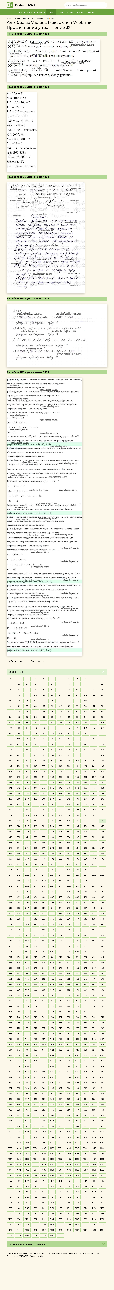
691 (60, 990)
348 (102, 832)
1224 (102, 1230)
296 (68, 810)
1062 (52, 1159)
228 (102, 777)
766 (85, 1023)
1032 (102, 1143)
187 (60, 761)
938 (18, 1104)
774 (52, 1028)
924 (102, 1094)
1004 (69, 1132)
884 (69, 1077)
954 (52, 1110)
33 (77, 690)
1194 (52, 1219)
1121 (43, 1186)
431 (93, 870)
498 (52, 903)
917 (43, 1094)
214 (85, 772)
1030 (85, 1143)
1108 (35, 1181)
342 (52, 832)
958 (85, 1110)
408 (102, 859)
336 (102, 826)
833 (43, 1055)
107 (93, 722)
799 (60, 1039)
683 (94, 984)
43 (60, 695)
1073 (44, 1164)
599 (93, 946)
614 (18, 957)
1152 (102, 1197)
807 (27, 1044)
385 (10, 853)
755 (93, 1017)
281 (43, 804)
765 (77, 1023)
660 (102, 973)
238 (85, 782)
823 (60, 1050)
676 (35, 984)
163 (60, 750)
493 (10, 903)
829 (10, 1055)
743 (94, 1012)
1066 (85, 1159)
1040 (69, 1148)
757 (10, 1023)
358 (85, 837)
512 (68, 908)
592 (35, 946)
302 (18, 815)
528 (102, 913)
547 (60, 924)
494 (18, 903)
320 (68, 821)
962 (18, 1115)
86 (18, 717)
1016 (69, 1137)
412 (35, 864)
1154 (18, 1203)
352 (35, 837)
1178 (18, 1214)
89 (44, 717)
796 (35, 1039)
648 (102, 968)
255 (27, 793)
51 (27, 701)
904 (35, 1088)
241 (10, 788)
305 (43, 815)
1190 (18, 1219)
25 (10, 690)
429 (77, 870)
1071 (27, 1164)
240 (102, 782)
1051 (60, 1154)
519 (27, 913)
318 (52, 821)
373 (10, 848)
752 (68, 1017)
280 (35, 804)
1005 (77, 1132)
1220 (69, 1230)
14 (19, 684)
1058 (19, 1159)
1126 (85, 1186)
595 (60, 946)
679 (60, 984)
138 (52, 739)
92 (69, 717)
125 (43, 733)
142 (85, 739)
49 (10, 701)
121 (10, 733)
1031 (94, 1143)
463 (60, 886)
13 (10, 684)
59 (94, 701)
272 (68, 799)
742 (85, 1012)
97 (10, 722)
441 (77, 875)
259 (60, 793)
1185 (77, 1214)
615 (27, 957)
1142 (18, 1197)
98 (18, 722)
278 (18, 804)
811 (60, 1044)
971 (93, 1115)
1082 (19, 1170)
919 (60, 1094)
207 (27, 772)
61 (10, 706)
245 (43, 788)
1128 (102, 1186)
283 (60, 804)
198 (52, 766)
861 (77, 1066)
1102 (85, 1175)
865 (10, 1072)
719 (93, 1001)
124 (35, 733)
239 (94, 782)
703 (60, 995)
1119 (27, 1186)
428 (69, 870)
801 (77, 1039)
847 (60, 1061)
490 (85, 897)
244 (35, 788)
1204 (35, 1225)
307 (60, 815)
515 (94, 908)
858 (52, 1066)
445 (10, 881)
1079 (94, 1164)
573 (77, 935)
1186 (85, 1214)
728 (68, 1006)
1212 (102, 1225)
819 (26, 1050)
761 (43, 1023)
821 (43, 1050)
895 (60, 1083)
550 (85, 924)
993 (77, 1126)
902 (18, 1088)
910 (85, 1088)
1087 (60, 1170)
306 (52, 815)
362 (18, 843)
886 (85, 1077)
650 (18, 973)
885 (77, 1077)
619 (60, 957)
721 (10, 1006)
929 (43, 1099)
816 (102, 1044)
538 (85, 919)
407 (94, 859)
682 (85, 984)
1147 (60, 1197)
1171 (60, 1208)
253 (10, 793)
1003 (60, 1132)
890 (18, 1083)
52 (35, 701)
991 (60, 1126)
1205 (44, 1225)
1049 (44, 1154)
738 (52, 1012)
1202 (19, 1225)
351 (27, 837)
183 (26, 761)
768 (102, 1023)
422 (18, 870)
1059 (27, 1159)
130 (85, 733)
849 (77, 1061)
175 (60, 755)
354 (52, 837)
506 (18, 908)
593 (43, 946)
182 (18, 761)
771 (27, 1028)
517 (10, 913)
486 (52, 897)
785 (43, 1034)
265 (10, 799)
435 (27, 875)
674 (18, 984)
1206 (52, 1225)
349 (10, 837)
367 (60, 843)
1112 (68, 1181)
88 (35, 717)
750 (52, 1017)
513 (77, 908)
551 (94, 924)
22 (85, 684)
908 (69, 1088)
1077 (77, 1164)
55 (60, 701)
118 (85, 728)
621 (77, 957)
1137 (77, 1192)
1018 (85, 1137)
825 (77, 1050)
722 (18, 1006)
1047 (27, 1154)
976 (35, 1121)
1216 (35, 1230)
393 (77, 853)
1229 (44, 1235)
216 (102, 772)
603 (27, 952)
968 (68, 1115)
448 (35, 881)
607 (60, 952)
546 (52, 924)
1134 (52, 1192)
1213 (10, 1230)
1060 (35, 1159)
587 (94, 941)
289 (10, 810)
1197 (77, 1219)
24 (102, 684)
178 (85, 755)
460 (35, 886)
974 (18, 1121)
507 (27, 908)
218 (18, 777)
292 (35, 810)
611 (94, 952)
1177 (10, 1214)
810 (52, 1044)
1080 (102, 1164)
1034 (19, 1148)
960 (102, 1110)
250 (85, 788)
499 (60, 903)
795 (27, 1039)
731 (93, 1006)
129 (77, 733)
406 (85, 859)
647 (94, 968)
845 (43, 1061)
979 (60, 1121)
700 (35, 995)
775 (60, 1028)
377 (43, 848)
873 (77, 1072)
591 (27, 946)
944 (69, 1104)
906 (52, 1088)
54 (52, 701)
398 (18, 859)
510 (52, 908)
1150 (85, 1197)
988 (35, 1126)
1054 (85, 1154)
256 (35, 793)
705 (77, 995)
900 (102, 1083)
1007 (94, 1132)
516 (102, 908)
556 (35, 930)
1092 (102, 1170)
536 (68, 919)
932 (68, 1099)
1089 (77, 1170)
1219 (60, 1230)
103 (60, 722)
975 (27, 1121)
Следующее (36, 661)
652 (35, 973)
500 (68, 903)
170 (18, 755)
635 (93, 963)
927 (27, 1099)
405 (77, 859)
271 (60, 799)
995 (93, 1126)
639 (27, 968)
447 (27, 881)
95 (94, 717)
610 (85, 952)
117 (77, 728)
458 (18, 886)
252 (102, 788)
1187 (94, 1214)
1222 (85, 1230)
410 (18, 864)
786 (52, 1034)
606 (52, 952)
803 (94, 1039)
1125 (77, 1186)
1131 (27, 1192)
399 (27, 859)
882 (52, 1077)
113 (44, 728)
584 (68, 941)
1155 (27, 1203)
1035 (27, 1148)
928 (35, 1099)
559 (60, 930)
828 (102, 1050)
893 (43, 1083)
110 (18, 728)
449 (44, 881)
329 (43, 826)
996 (102, 1126)
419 (93, 864)
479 (94, 892)
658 (85, 973)
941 (43, 1104)
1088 (69, 1170)
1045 (10, 1154)
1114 (85, 1181)
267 (27, 799)
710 (18, 1001)
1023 (27, 1143)
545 (43, 924)
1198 (85, 1219)
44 (69, 695)
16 (35, 684)
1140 (102, 1192)
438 (52, 875)
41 (44, 695)
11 (94, 679)
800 (69, 1039)
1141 (10, 1197)
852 (102, 1061)
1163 (94, 1203)
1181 (43, 1214)
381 (77, 848)
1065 (77, 1159)
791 (93, 1034)
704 (69, 995)
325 (10, 826)
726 (52, 1006)
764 (68, 1023)
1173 (77, 1208)
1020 (102, 1137)
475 (60, 892)
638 (18, 968)
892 (35, 1083)
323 (94, 821)
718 (85, 1001)
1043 (94, 1148)
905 (43, 1088)
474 (52, 892)
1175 (94, 1208)
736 (35, 1012)
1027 (60, 1143)
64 (35, 706)
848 (69, 1061)
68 (69, 706)
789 (77, 1034)
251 (93, 788)
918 (52, 1094)
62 (19, 706)
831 (26, 1055)
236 (68, 782)
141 (77, 739)
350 (18, 837)
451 (60, 881)
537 (77, 919)
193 (10, 766)
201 (77, 766)
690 (52, 990)
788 (69, 1034)
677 (43, 984)
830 (18, 1055)
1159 (60, 1203)
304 (35, 815)
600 (102, 946)
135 (27, 739)
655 (60, 973)
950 (18, 1110)
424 (35, 870)
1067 (94, 1159)
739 (60, 1012)
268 (35, 799)
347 (94, 832)
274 (85, 799)
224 (68, 777)
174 (52, 755)
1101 (77, 1175)
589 (10, 946)
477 (77, 892)
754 (85, 1017)
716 (68, 1001)
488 (69, 897)
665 (43, 979)
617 (43, 957)
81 (77, 712)
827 (94, 1050)
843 (27, 1061)
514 (85, 908)
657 (77, 973)
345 (77, 832)
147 (27, 744)
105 (77, 722)
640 (35, 968)
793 (10, 1039)
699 (27, 995)
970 (85, 1115)
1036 (35, 1148)
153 (77, 744)
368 (68, 843)
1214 (18, 1230)
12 (102, 679)
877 (10, 1077)
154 (85, 744)
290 (18, 810)
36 (102, 690)
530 (18, 919)
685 (10, 990)
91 (60, 717)
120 (102, 728)
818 (18, 1050)
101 (43, 722)
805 (10, 1044)
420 (102, 864)
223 (60, 777)
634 (85, 963)
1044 (102, 1148)
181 (10, 761)
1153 (10, 1203)
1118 (18, 1186)
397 (10, 859)
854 (18, 1066)
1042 (85, 1148)
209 (43, 772)
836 (68, 1055)
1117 (10, 1186)
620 (68, 957)
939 (27, 1104)
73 (10, 712)
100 (35, 722)
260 (68, 793)
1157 (43, 1203)
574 (85, 935)
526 (85, 913)
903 (27, 1088)
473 (43, 892)
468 (102, 886)
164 (68, 750)
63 (27, 706)
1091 (94, 1170)
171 (27, 755)
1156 (35, 1203)
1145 (44, 1197)
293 (43, 810)
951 (27, 1110)
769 (10, 1028)
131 (94, 733)
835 (60, 1055)
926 (18, 1099)
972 (102, 1115)
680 (69, 984)
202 (85, 766)
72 (102, 706)
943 (60, 1104)
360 (102, 837)
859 (60, 1066)
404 (69, 859)
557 (43, 930)
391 (60, 853)
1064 (69, 1159)
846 (52, 1061)
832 (35, 1055)
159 (27, 750)
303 (27, 815)
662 (18, 979)
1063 (60, 1159)
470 (18, 892)
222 (52, 777)
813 (77, 1044)
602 (18, 952)
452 (68, 881)
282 (52, 804)
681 (77, 984)
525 (77, 913)
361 (10, 843)
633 (77, 963)
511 (60, 908)
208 (35, 772)
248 (69, 788)
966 (52, 1115)
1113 (77, 1181)
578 (18, 941)
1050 (52, 1154)
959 (93, 1110)
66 (52, 706)
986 (18, 1126)
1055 (94, 1154)
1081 (10, 1170)
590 (18, 946)
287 (94, 804)
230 (18, 782)
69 (77, 706)
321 (77, 821)
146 (18, 744)
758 (18, 1023)
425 (43, 870)
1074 (52, 1164)
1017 (77, 1137)
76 (35, 712)
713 (43, 1001)
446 (18, 881)
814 (85, 1044)
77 (44, 712)
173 (43, 755)
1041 (77, 1148)
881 (43, 1077)
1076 (69, 1164)
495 (27, 903)
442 (85, 875)
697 (10, 995)
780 (102, 1028)
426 (52, 870)
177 (77, 755)
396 (102, 853)
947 (94, 1104)
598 (85, 946)
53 (44, 701)
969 (77, 1115)
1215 (27, 1230)
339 (27, 832)
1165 (10, 1208)
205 (10, 772)
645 (77, 968)
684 (102, 984)
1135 (60, 1192)
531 (27, 919)
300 (102, 810)
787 (60, 1034)
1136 (69, 1192)
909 (77, 1088)
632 (68, 963)
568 (35, 935)
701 (43, 995)
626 (18, 963)
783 (27, 1034)
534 (52, 919)
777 (77, 1028)
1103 (94, 1175)
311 (94, 815)
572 (68, 935)
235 (60, 782)
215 (93, 772)
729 (77, 1006)
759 (27, 1023)
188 (68, 761)
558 (52, 930)
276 (102, 799)
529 (10, 919)
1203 (27, 1225)
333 (77, 826)
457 (10, 886)
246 (52, 788)
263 (94, 793)
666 (52, 979)
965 (43, 1115)
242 (18, 788)
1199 (94, 1219)
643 (60, 968)
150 (52, 744)
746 (18, 1017)
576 (102, 935)
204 (102, 766)
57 (77, 701)
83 (94, 712)
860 (69, 1066)
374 (18, 848)
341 (43, 832)
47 (94, 695)
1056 (102, 1154)
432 (102, 870)
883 (60, 1077)
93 (77, 717)
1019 (94, 1137)
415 (60, 864)
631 (60, 963)
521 (43, 913)
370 (85, 843)
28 (35, 690)
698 (18, 995)
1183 (60, 1214)
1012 (35, 1137)
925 (10, 1099)
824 (69, 1050)
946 (85, 1104)
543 (27, 924)
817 (10, 1050)
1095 (27, 1175)
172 (35, 755)
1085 (44, 1170)
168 (102, 750)
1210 (85, 1225)
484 (35, 897)
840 (102, 1055)
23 (94, 684)
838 (85, 1055)
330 (52, 826)
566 (18, 935)
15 (27, 684)
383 (94, 848)
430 (85, 870)
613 (10, 957)
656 (68, 973)
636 (102, 963)
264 (102, 793)
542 (18, 924)
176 (68, 755)
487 (60, 897)
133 (10, 739)
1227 (27, 1235)
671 (93, 979)
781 (10, 1034)
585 (77, 941)
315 (27, 821)
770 (18, 1028)
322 (85, 821)
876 (102, 1072)
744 (102, 1012)
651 (27, 973)
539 (93, 919)
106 (85, 722)
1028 (69, 1143)
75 (27, 712)
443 (94, 875)
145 (10, 744)
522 (52, 913)
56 (69, 701)
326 (18, 826)
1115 (93, 1181)
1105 (10, 1181)
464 (69, 886)
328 (35, 826)
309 (77, 815)
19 (60, 684)
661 (10, 979)
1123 (60, 1186)
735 (27, 1012)
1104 (102, 1175)
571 (60, 935)
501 (77, 903)
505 (10, 908)
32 (69, 690)
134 (18, 739)
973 (10, 1121)
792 (102, 1034)
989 (43, 1126)
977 (43, 1121)
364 (35, 843)
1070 (19, 1164)
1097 (44, 1175)
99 (27, 722)
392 (68, 853)
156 (102, 744)
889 (10, 1083)
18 (52, 684)
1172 (69, 1208)
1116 (102, 1181)
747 (27, 1017)
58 (85, 701)
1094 (19, 1175)
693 (77, 990)
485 (43, 897)
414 (52, 864)
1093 (10, 1175)
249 (77, 788)
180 (102, 755)
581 (43, 941)
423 (27, 870)
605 (43, 952)
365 (43, 843)
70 (85, 706)
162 (52, 750)
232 (35, 782)
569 (43, 935)
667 (60, 979)
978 (52, 1121)
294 (52, 810)
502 (85, 903)
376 (35, 848)
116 (69, 728)
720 (102, 1001)
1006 (85, 1132)
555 (26, 930)
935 (93, 1099)
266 (18, 799)
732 (102, 1006)
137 (43, 739)
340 (35, 832)
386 (18, 853)
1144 (35, 1197)
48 (102, 695)
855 (27, 1066)
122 (18, 733)
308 (69, 815)
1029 (77, 1143)
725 (43, 1006)
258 (52, 793)
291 (27, 810)
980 (69, 1121)
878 (18, 1077)
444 (102, 875)
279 (27, 804)
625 (10, 963)
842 (18, 1061)
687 (27, 990)
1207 (60, 1225)
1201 (10, 1225)
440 (69, 875)
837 (77, 1055)
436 (35, 875)
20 (69, 684)
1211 (93, 1225)
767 (94, 1023)
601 (10, 952)
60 (102, 701)
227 (94, 777)
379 (60, 848)
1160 (69, 1203)
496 (35, 903)
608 (69, 952)
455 (93, 881)
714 (52, 1001)
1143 (27, 1197)
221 (43, 777)
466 (85, 886)
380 (69, 848)
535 (60, 919)
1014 (52, 1137)
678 (52, 984)
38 (18, 695)
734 (18, 1012)
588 (102, 941)
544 (35, 924)
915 (27, 1094)
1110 (52, 1181)
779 (94, 1028)
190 (85, 761)
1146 (52, 1197)
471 (27, 892)
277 (10, 804)
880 (35, 1077)
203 (94, 766)
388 (35, 853)
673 (10, 984)
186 (52, 761)
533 (43, 919)
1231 (60, 1235)
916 (35, 1094)
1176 (102, 1208)
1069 (10, 1164)
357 (77, 837)
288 (102, 804)
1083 (27, 1170)
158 (18, 750)
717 (77, 1001)
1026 (52, 1143)
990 (52, 1126)
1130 (18, 1192)
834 (52, 1055)
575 (93, 935)
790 (85, 1034)
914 (18, 1094)
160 (35, 750)
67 (60, 706)
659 (93, 973)
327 (27, 826)
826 (85, 1050)
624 (102, 957)
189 (77, 761)
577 (10, 941)
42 (52, 695)
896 (68, 1083)
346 (85, 832)
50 (19, 701)
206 (18, 772)
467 (94, 886)
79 (60, 712)
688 (35, 990)
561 (77, 930)
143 (93, 739)
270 (52, 799)
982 (85, 1121)
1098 (52, 1175)
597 (77, 946)
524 (68, 913)
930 (52, 1099)
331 (60, 826)
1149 (77, 1197)
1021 (10, 1143)
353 (43, 837)
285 (77, 804)
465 (77, 886)
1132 (35, 1192)
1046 (19, 1154)
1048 (35, 1154)
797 (43, 1039)
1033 (10, 1148)
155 (94, 744)
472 (35, 892)
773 (43, 1028)
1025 (44, 1143)
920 (68, 1094)
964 (35, 1115)
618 (52, 957)
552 (102, 924)
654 (52, 973)
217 (10, 777)
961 (10, 1115)
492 (102, 897)
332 (68, 826)
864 (102, 1066)
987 (27, 1126)
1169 (44, 1208)
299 (94, 810)
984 (102, 1121)
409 (10, 864)
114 (52, 728)
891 (26, 1083)
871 (60, 1072)
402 (52, 859)
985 (10, 1126)
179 (93, 755)
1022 (19, 1143)
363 (27, 843)
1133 (44, 1192)
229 (10, 782)
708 (102, 995)
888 (102, 1077)
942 (52, 1104)
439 (60, 875)
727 (60, 1006)
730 (85, 1006)
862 (85, 1066)
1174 (85, 1208)
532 (35, 919)
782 (18, 1034)
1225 (10, 1235)
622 (85, 957)
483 (27, 897)
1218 (52, 1230)
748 (35, 1017)
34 (85, 690)
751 (60, 1017)
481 (10, 897)
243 (27, 788)
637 (10, 968)
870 (52, 1072)
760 (35, 1023)
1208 (69, 1225)
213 (77, 772)
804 (102, 1039)
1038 (52, 1148)
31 (60, 690)
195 (27, 766)
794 (18, 1039)
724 (35, 1006)
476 (68, 892)
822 (52, 1050)
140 (68, 739)
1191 (27, 1219)
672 (102, 979)
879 (27, 1077)
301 (10, 815)
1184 (69, 1214)
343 (60, 832)
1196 (69, 1219)
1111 (60, 1181)
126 (52, 733)
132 (102, 733)
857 (43, 1066)
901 (10, 1088)
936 (102, 1099)
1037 (44, 1148)
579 (27, 941)
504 (102, 903)
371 (93, 843)
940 (35, 1104)
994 (85, 1126)
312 (102, 815)
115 (60, 728)
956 (68, 1110)
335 (93, 826)
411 (27, 864)
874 (85, 1072)
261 (77, 793)
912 (102, 1088)
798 (52, 1039)
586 (85, 941)
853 (10, 1066)
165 (77, 750)
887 (94, 1077)
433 (10, 875)
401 (43, 859)
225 (77, 777)
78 (52, 712)
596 (68, 946)
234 (52, 782)
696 (102, 990)
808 (35, 1044)
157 (10, 750)
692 (68, 990)
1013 (44, 1137)
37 (10, 695)
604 (35, 952)
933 (77, 1099)
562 (85, 930)
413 (43, 864)
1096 (35, 1175)
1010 (19, 1137)
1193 (44, 1219)
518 (18, 913)
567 (27, 935)
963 (27, 1115)
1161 (77, 1203)
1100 (69, 1175)
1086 (52, 1170)
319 (60, 821)
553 (10, 930)
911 (94, 1088)
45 (77, 695)
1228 (35, 1235)
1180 (35, 1214)
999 (27, 1132)
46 (85, 695)
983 (94, 1121)
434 (18, 875)
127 (60, 733)
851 (93, 1061)
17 (44, 684)
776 (68, 1028)
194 (18, 766)
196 (35, 766)
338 (18, 832)
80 (69, 712)
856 (35, 1066)
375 (27, 848)
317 (43, 821)
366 (52, 843)
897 (77, 1083)
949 (10, 1110)
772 (35, 1028)
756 (102, 1017)
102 (52, 722)
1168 (35, 1208)
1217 (44, 1230)
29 (44, 690)
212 (68, 772)
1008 (102, 1132)
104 (68, 722)
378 (52, 848)
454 (85, 881)
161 (44, 750)
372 (102, 843)
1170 (52, 1208)
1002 (52, 1132)
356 (68, 837)
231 (27, 782)
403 (60, 859)
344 (69, 832)
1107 (27, 1181)
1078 (85, 1164)
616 (35, 957)
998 (18, 1132)
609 (77, 952)
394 (85, 853)
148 (35, 744)
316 (35, 821)
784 (35, 1034)
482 (18, 897)
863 (94, 1066)
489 (77, 897)
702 (52, 995)
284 (69, 804)
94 (85, 717)
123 (27, 733)
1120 (35, 1186)
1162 (85, 1203)
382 (85, 848)
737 (43, 1012)
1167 (27, 1208)
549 (77, 924)
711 (27, 1001)
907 (60, 1088)
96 (102, 717)
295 (60, 810)
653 (43, 973)
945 (77, 1104)
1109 (44, 1181)
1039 (60, 1148)
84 (102, 712)
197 (43, 766)
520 (35, 913)
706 (85, 995)
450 (52, 881)
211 (60, 772)
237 (77, 782)
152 (68, 744)
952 (35, 1110)
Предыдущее (17, 661)
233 (43, 782)
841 (10, 1061)
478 (85, 892)
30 (52, 690)
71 (94, 706)
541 (10, 924)
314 (18, 821)
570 (52, 935)
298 (85, 810)
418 (85, 864)
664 (35, 979)
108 (102, 722)
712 (35, 1001)
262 (85, 793)
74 (19, 712)
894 (52, 1083)
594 (52, 946)
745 (10, 1017)
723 (27, 1006)
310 (85, 815)
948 (102, 1104)
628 (35, 963)
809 (44, 1044)
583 (60, 941)
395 (93, 853)
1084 (35, 1170)
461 (43, 886)
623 (94, 957)
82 (85, 712)
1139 (94, 1192)
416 (68, 864)
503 (94, 903)
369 (77, 843)
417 (77, 864)
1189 (10, 1219)
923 (94, 1094)
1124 (69, 1186)
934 (85, 1099)
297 (77, 810)
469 (10, 892)
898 (85, 1083)
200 (69, 766)
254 (18, 793)
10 (85, 679)
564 (102, 930)
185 (43, 761)
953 (43, 1110)
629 (43, 963)
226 (85, 777)
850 (85, 1061)
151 (60, 744)
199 (60, 766)
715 (60, 1001)
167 (93, 750)
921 (77, 1094)
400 (35, 859)
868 (35, 1072)
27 (27, 690)
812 (68, 1044)
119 (94, 728)
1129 (10, 1192)
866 (18, 1072)
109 (10, 728)
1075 (60, 1164)
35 (94, 690)
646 (85, 968)
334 (85, 826)
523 (60, 913)
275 (93, 799)
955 (60, 1110)
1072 (35, 1164)
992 (68, 1126)
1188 (102, 1214)
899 (94, 1083)
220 (35, 777)
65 (44, 706)
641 (43, 968)
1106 (18, 1181)
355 (60, 837)
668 (68, 979)
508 (35, 908)
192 (102, 761)
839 (94, 1055)
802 (85, 1039)
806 (18, 1044)
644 (69, 968)
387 (27, 853)
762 (52, 1023)
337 (10, 832)
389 (43, 853)
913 (10, 1094)
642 (52, 968)
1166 (18, 1208)
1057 (10, 1159)
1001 (44, 1132)
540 (102, 919)
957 (77, 1110)
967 (60, 1115)
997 (10, 1132)
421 (10, 870)
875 (94, 1072)
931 (60, 1099)
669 (77, 979)
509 (43, 908)
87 (27, 717)
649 (10, 973)
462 (52, 886)
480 (102, 892)
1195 (60, 1219)
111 (27, 728)
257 (43, 793)
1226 (19, 1235)
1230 (52, 1235)
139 (60, 739)
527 (93, 913)
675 (27, 984)
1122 (52, 1186)
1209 (77, 1225)
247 (60, 788)
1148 (69, 1197)
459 (27, 886)
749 (43, 1017)
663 (27, 979)
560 (68, 930)
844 (35, 1061)
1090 (85, 1170)
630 (52, 963)
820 (35, 1050)
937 (10, 1104)
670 (85, 979)
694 (85, 990)
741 (77, 1012)
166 (85, 750)
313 (10, 821)
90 (52, 717)
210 (52, 772)
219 (27, 777)
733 (10, 1012)
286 (85, 804)
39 (27, 695)
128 (68, 733)
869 (43, 1072)
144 (102, 739)
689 (43, 990)
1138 (85, 1192)
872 (68, 1072)
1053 (77, 1154)
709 (10, 1001)
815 (93, 1044)
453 (77, 881)
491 (93, 897)
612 (102, 952)
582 (52, 941)
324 (102, 821)
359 (93, 837)
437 (43, 875)
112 (35, 728)
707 (94, 995)
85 (10, 717)
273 (77, 799)
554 (18, 930)
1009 (10, 1137)
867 (27, 1072)
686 (18, 990)
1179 (27, 1214)
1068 (102, 1159)
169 (10, 755)
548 (68, 924)
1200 (102, 1219)
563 (93, 930)
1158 (52, 1203)
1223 (94, 1230)
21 (77, 684)
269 (43, 799)
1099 (60, 1175)
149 (43, 744)
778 (85, 1028)
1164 (102, 1203)
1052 (69, 1154)
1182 (52, 1214)
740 (68, 1012)
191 (94, 761)
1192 (35, 1219)
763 (60, 1023)
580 (35, 941)
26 (19, 690)
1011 (27, 1137)
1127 (94, 1186)
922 (85, 1094)
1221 (77, 1230)
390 (52, 853)
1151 (93, 1197)
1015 (60, 1137)
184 (35, 761)
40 (35, 695)
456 (102, 881)
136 (35, 739)
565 (10, 935)
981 (77, 1121)
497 (43, 903)
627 (27, 963)
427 (60, 870)
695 (93, 990)
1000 (35, 1132)
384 (102, 848)
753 (77, 1017)
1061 (44, 1159)
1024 (35, 1143)
